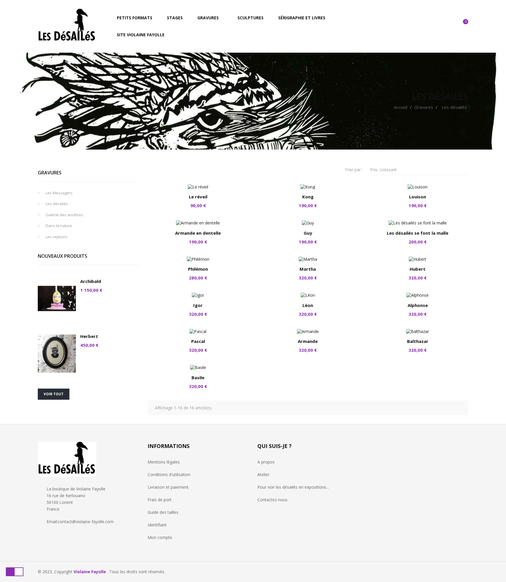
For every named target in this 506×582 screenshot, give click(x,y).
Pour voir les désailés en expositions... (293, 487)
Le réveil (198, 197)
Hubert (417, 269)
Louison (417, 197)
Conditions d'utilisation (169, 474)
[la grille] (152, 168)
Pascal (198, 341)
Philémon (198, 269)
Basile (198, 377)
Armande (308, 341)
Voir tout (54, 394)
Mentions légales (164, 462)
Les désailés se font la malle (417, 233)
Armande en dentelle (198, 233)
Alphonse (418, 305)
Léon (307, 305)
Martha (308, 269)
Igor (198, 305)
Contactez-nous (272, 499)
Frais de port (160, 499)
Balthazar (417, 341)
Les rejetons (57, 236)
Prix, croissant (419, 169)
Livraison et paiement (168, 487)
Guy (308, 233)
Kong (308, 197)
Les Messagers (59, 192)
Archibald (90, 281)
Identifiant (157, 525)
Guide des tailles (163, 512)
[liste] (161, 168)
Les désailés (57, 203)
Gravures (49, 172)
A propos (266, 462)
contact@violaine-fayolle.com (86, 521)
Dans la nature (59, 225)
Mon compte (160, 537)
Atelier (263, 474)
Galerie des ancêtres (64, 214)
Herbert (89, 336)
